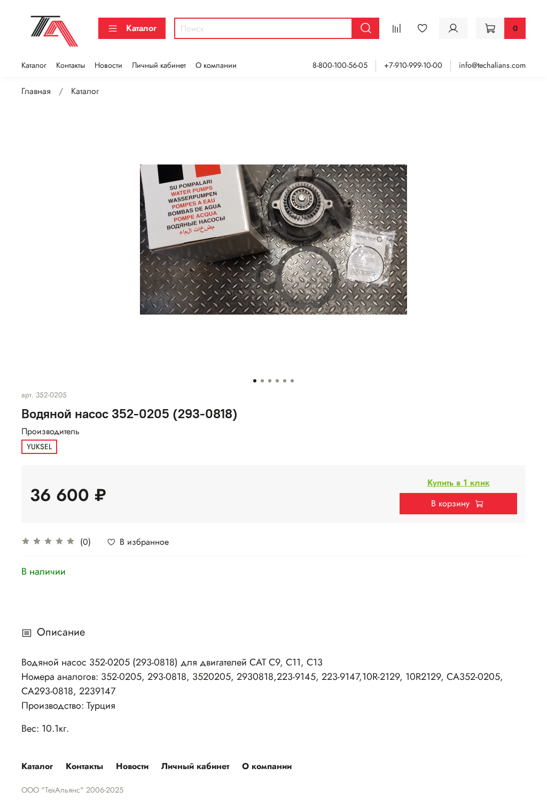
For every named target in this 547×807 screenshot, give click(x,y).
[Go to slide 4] (277, 380)
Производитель (50, 431)
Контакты (70, 65)
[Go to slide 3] (269, 380)
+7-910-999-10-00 (413, 65)
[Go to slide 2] (262, 380)
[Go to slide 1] (254, 380)
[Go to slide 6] (292, 380)
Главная (36, 91)
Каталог (141, 28)
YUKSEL (39, 446)
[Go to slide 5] (284, 380)
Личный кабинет (159, 65)
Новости (108, 65)
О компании (216, 65)
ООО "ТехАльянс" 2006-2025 (72, 790)
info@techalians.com (492, 65)
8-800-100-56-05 (340, 65)
